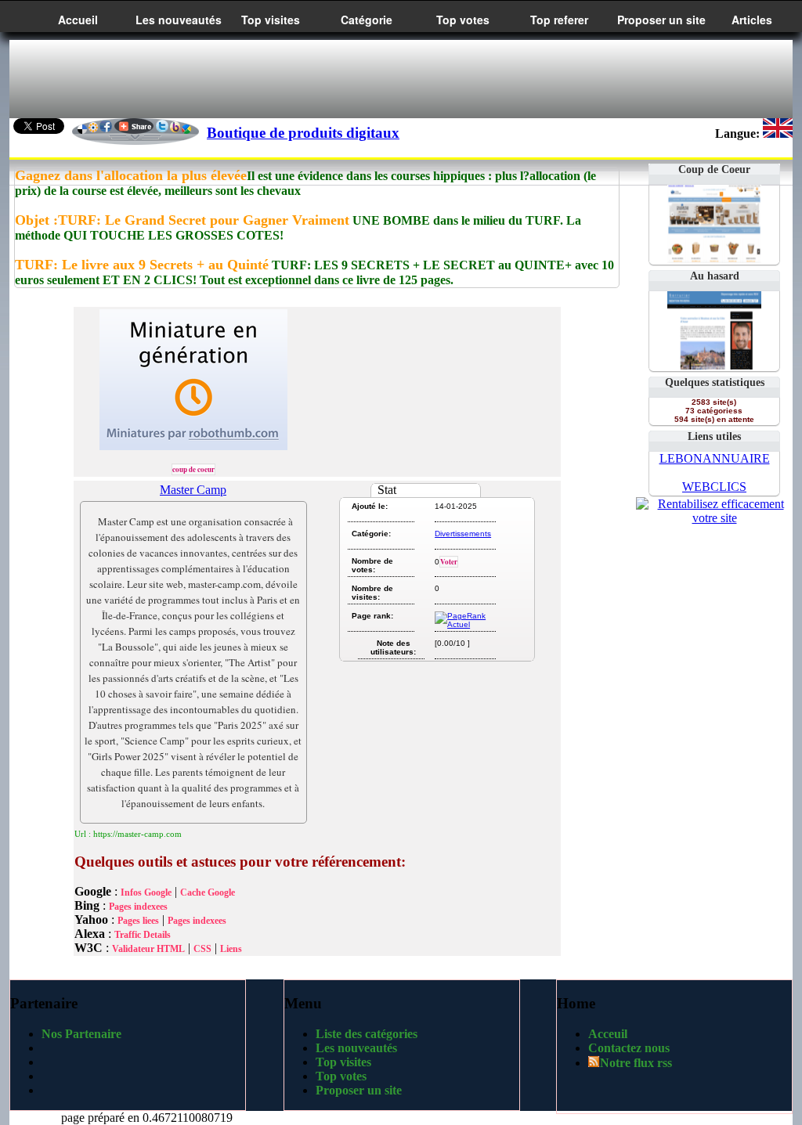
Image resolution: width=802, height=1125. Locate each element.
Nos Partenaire (81, 1033)
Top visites (270, 19)
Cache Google (207, 892)
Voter (448, 562)
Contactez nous (629, 1048)
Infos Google (146, 892)
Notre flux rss (636, 1062)
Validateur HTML (148, 948)
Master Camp (193, 489)
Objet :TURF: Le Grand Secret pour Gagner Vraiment (182, 220)
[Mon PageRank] (464, 624)
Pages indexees (138, 906)
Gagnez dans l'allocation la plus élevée (131, 175)
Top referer (559, 19)
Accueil (78, 19)
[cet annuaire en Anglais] (778, 133)
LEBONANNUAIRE (714, 458)
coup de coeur (193, 469)
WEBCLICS (714, 486)
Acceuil (607, 1033)
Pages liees (138, 920)
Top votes (463, 19)
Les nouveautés (178, 19)
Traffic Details (142, 934)
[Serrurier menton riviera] (714, 365)
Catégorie (366, 19)
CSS (202, 948)
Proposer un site (661, 19)
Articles (752, 19)
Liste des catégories (366, 1033)
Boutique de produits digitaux (303, 132)
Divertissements (463, 533)
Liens (231, 948)
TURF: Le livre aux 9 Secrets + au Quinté (142, 264)
